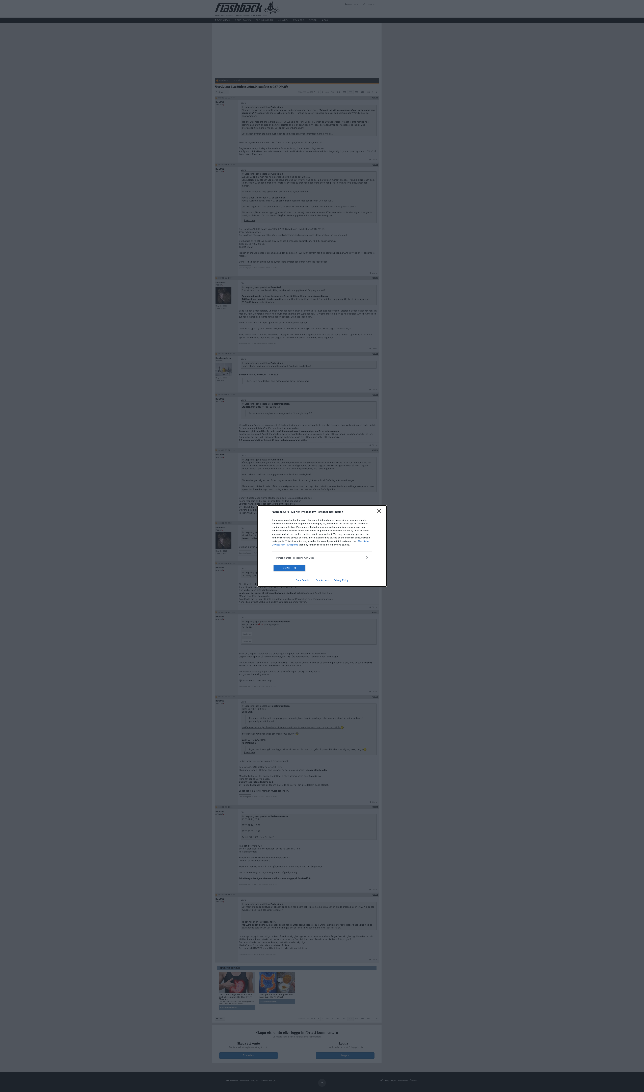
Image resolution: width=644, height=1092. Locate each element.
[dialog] (322, 546)
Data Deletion (303, 580)
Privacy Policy (341, 580)
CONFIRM (289, 568)
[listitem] (322, 557)
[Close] (380, 512)
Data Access (322, 580)
